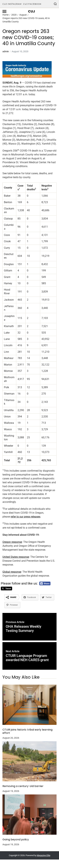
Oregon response (12, 541)
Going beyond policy (15, 839)
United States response (15, 556)
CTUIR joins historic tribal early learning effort (27, 731)
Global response (11, 571)
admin (5, 51)
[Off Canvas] (4, 11)
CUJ (31, 11)
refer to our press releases (25, 516)
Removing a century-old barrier (22, 786)
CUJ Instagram (11, 4)
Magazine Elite (43, 855)
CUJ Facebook (32, 4)
